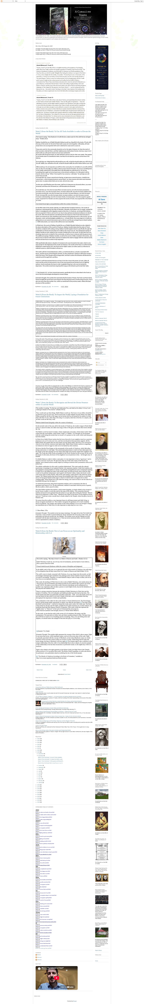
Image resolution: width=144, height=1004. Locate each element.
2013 (38, 794)
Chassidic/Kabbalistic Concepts (100, 303)
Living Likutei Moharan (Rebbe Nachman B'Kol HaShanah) (49, 687)
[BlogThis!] (63, 286)
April (39, 776)
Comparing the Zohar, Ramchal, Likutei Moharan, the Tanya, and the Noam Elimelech (62, 701)
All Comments (100, 365)
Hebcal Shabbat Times (102, 354)
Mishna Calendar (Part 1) (101, 318)
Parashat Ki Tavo (98, 350)
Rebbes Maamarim (101, 239)
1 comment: (55, 664)
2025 (38, 740)
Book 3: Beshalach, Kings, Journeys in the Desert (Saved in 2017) (101, 276)
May (39, 774)
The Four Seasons (99, 311)
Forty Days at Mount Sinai (101, 309)
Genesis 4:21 (43, 272)
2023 (38, 744)
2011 (38, 798)
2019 (38, 752)
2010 (38, 800)
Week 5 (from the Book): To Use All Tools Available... (50, 757)
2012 (38, 796)
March (40, 778)
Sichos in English (102, 244)
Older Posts (89, 669)
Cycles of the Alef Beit (100, 264)
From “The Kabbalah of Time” (102, 87)
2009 (38, 802)
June (39, 773)
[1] (56, 481)
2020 (38, 750)
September (41, 767)
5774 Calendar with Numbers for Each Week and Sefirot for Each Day (52, 708)
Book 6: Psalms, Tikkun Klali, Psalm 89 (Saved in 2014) (101, 291)
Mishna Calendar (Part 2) (101, 320)
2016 (38, 788)
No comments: (55, 286)
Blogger (75, 1001)
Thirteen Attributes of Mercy (100, 307)
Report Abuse (98, 950)
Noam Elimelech (102, 230)
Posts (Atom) (67, 674)
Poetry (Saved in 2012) (100, 297)
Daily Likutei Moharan (100, 261)
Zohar (101, 237)
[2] (66, 641)
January (40, 782)
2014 (38, 792)
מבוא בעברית (98, 253)
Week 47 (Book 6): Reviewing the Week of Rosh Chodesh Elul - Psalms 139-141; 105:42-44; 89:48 (58, 716)
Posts (98, 362)
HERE (58, 680)
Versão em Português (100, 257)
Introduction (98, 255)
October (40, 765)
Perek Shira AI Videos (100, 97)
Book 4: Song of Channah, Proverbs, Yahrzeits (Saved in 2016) (101, 281)
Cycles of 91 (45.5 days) (41, 725)
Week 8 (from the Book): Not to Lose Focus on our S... (50, 763)
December (41, 753)
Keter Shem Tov (102, 228)
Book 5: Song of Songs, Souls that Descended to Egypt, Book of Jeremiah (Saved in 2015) (101, 285)
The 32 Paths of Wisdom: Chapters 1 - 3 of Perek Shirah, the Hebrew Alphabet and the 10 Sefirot (58, 696)
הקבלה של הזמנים (39, 691)
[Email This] (61, 286)
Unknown (39, 957)
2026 (38, 738)
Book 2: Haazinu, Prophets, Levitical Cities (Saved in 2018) (101, 272)
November (41, 755)
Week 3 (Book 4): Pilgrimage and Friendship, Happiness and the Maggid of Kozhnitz (55, 720)
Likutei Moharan (102, 235)
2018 (38, 784)
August (40, 769)
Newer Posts (40, 669)
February (40, 780)
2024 (38, 742)
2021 (38, 748)
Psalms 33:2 (43, 138)
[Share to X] (64, 286)
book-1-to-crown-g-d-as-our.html (43, 948)
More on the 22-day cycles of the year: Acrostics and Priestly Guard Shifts (53, 730)
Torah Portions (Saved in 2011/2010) (101, 300)
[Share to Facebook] (66, 286)
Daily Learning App (99, 95)
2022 (38, 746)
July (39, 771)
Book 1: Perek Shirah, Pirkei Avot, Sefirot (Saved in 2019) (101, 267)
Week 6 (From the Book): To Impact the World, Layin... (50, 759)
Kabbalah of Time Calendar (101, 259)
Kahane (39, 954)
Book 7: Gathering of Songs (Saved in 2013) (101, 295)
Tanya (101, 233)
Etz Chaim (101, 242)
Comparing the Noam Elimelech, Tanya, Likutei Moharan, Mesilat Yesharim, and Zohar (101, 324)
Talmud (97, 314)
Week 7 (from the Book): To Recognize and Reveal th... (51, 761)
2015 (38, 790)
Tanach (97, 316)
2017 (38, 786)
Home (64, 669)
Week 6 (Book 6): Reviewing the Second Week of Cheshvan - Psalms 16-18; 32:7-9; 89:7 (56, 711)
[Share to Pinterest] (67, 286)
